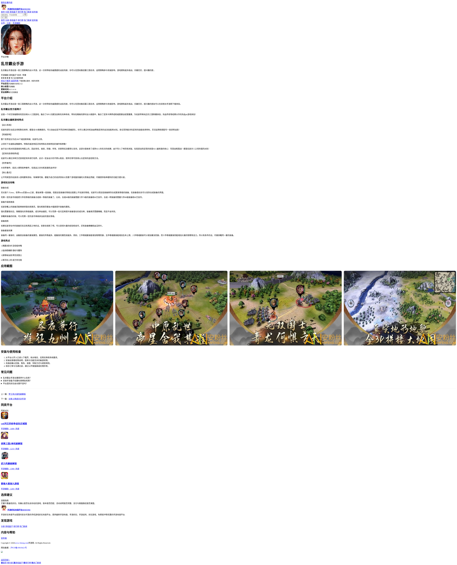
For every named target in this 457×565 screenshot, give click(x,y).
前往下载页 (5, 81)
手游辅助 (16, 23)
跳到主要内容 (6, 3)
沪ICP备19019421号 (18, 548)
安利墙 (35, 12)
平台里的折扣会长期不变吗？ (15, 384)
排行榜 (20, 12)
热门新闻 (27, 12)
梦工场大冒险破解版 (17, 394)
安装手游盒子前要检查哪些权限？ (17, 381)
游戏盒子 (13, 12)
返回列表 (15, 81)
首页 (3, 12)
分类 (7, 12)
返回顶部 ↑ (5, 560)
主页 (3, 23)
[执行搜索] (25, 14)
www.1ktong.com (21, 543)
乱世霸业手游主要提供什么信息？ (17, 378)
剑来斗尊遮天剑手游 (17, 399)
